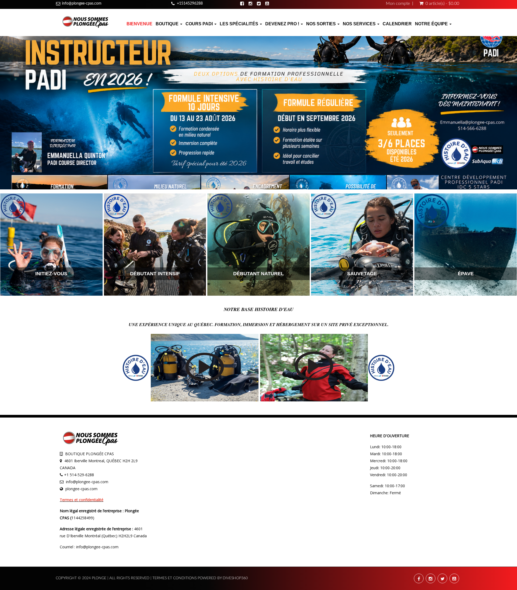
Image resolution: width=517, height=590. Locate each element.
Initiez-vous (51, 273)
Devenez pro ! (282, 24)
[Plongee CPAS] (85, 21)
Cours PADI (200, 24)
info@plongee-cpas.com (82, 3)
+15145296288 (190, 3)
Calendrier (397, 24)
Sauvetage (362, 273)
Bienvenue (139, 24)
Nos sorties (321, 24)
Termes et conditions (175, 578)
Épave (466, 273)
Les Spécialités (239, 24)
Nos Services (360, 24)
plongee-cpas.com (81, 488)
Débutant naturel (258, 273)
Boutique (168, 24)
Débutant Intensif (155, 273)
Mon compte (398, 3)
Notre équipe (432, 24)
